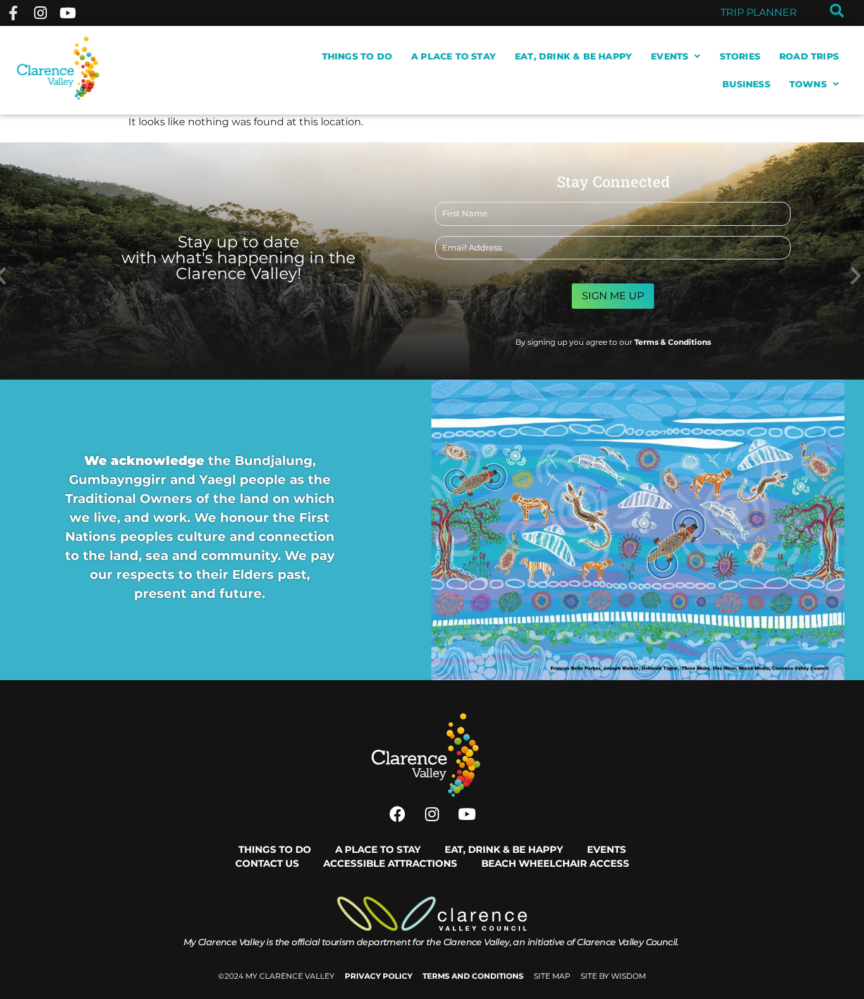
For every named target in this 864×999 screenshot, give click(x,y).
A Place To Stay (453, 56)
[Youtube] (68, 13)
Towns (808, 84)
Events (669, 56)
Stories (740, 56)
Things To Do (357, 56)
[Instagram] (40, 13)
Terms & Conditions (672, 342)
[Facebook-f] (13, 13)
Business (746, 84)
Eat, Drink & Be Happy (573, 56)
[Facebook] (397, 814)
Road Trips (809, 56)
